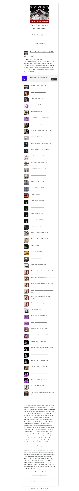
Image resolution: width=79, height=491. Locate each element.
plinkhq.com (45, 488)
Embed (46, 481)
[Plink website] (41, 488)
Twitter (36, 481)
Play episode (30, 71)
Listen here (54, 79)
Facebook (41, 481)
